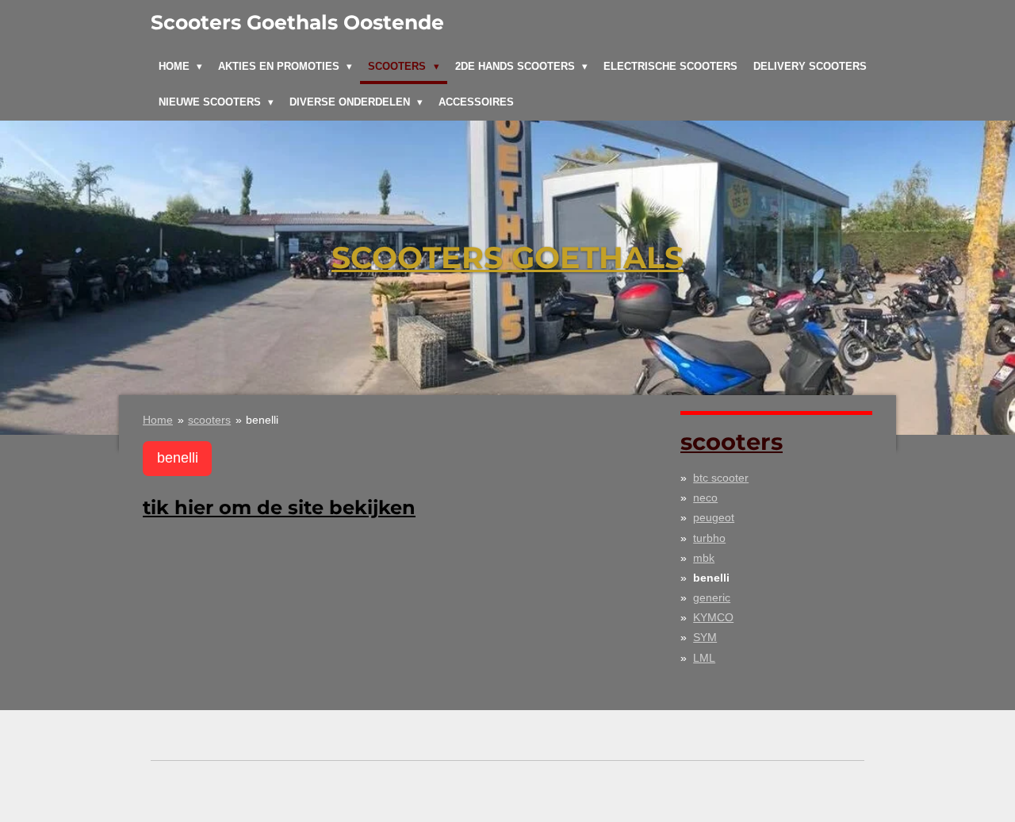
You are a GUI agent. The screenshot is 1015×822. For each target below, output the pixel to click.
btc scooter (721, 477)
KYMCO (713, 617)
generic (711, 597)
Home (158, 419)
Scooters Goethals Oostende (297, 22)
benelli (262, 419)
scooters (209, 419)
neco (705, 497)
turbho (709, 538)
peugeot (713, 517)
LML (704, 657)
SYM (705, 637)
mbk (703, 557)
